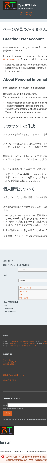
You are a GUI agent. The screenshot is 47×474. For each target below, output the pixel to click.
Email (5, 405)
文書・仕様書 (23, 298)
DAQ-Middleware (10, 312)
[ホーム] (10, 5)
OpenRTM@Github (11, 302)
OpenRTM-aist (27, 5)
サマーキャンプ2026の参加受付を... (23, 341)
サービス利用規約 (9, 362)
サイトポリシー (9, 360)
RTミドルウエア (24, 291)
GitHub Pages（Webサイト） (14, 375)
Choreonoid (8, 309)
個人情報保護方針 (9, 364)
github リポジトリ (9, 380)
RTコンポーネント (25, 288)
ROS (5, 305)
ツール (21, 294)
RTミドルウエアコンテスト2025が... (23, 343)
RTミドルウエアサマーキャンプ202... (23, 346)
